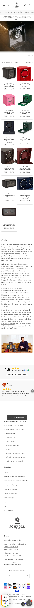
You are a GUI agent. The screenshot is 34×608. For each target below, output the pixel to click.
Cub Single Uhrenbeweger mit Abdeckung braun (9, 168)
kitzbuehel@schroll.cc (11, 547)
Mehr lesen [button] (6, 398)
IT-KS (25, 603)
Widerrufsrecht (22, 599)
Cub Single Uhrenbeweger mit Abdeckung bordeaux (25, 168)
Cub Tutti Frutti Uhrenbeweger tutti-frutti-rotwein (25, 85)
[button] (4, 5)
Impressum (7, 502)
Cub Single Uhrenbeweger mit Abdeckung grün (25, 139)
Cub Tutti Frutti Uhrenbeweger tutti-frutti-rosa (9, 112)
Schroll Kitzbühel (16, 594)
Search (6, 472)
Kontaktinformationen (10, 493)
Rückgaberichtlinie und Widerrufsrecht (15, 481)
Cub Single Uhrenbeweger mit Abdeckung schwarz (9, 85)
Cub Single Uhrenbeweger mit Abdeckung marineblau (9, 140)
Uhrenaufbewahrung (8, 324)
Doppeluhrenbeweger (8, 280)
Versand (15, 599)
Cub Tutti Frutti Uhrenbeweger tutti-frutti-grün (25, 112)
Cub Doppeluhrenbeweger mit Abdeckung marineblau (25, 196)
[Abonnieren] (27, 576)
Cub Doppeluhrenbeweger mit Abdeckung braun (9, 224)
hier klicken (15, 553)
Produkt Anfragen (9, 498)
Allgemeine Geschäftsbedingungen (14, 476)
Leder (9, 251)
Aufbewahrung (6, 297)
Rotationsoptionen (21, 299)
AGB (29, 599)
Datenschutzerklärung (10, 485)
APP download (8, 510)
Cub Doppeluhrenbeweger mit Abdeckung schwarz (9, 196)
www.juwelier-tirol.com (11, 549)
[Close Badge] (9, 595)
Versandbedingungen (10, 489)
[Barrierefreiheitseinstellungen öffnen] (23, 604)
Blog (5, 506)
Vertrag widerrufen (17, 417)
